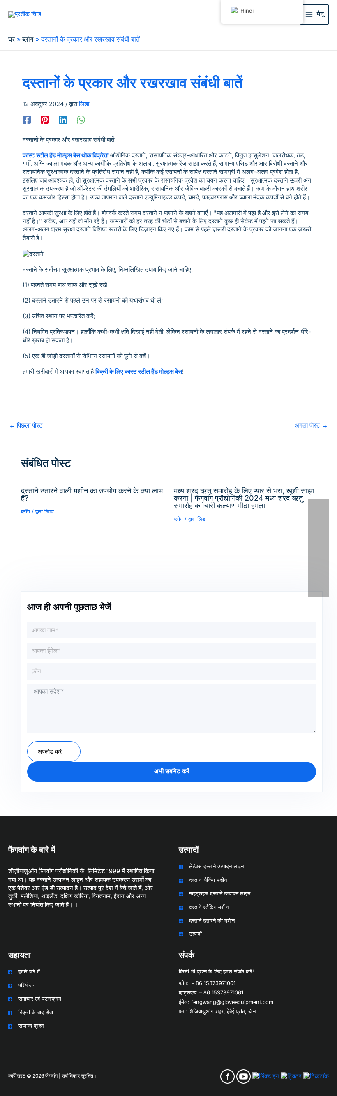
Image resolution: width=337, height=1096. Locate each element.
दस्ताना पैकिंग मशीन (208, 880)
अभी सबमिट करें (171, 771)
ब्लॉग (25, 512)
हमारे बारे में (29, 972)
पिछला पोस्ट (26, 425)
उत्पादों (195, 934)
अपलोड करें (50, 751)
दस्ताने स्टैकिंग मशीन (209, 907)
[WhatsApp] (81, 120)
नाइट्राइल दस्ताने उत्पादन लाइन (219, 893)
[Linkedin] (63, 120)
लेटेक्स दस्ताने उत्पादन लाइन (216, 866)
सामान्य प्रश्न (31, 1026)
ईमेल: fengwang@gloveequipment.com (226, 1002)
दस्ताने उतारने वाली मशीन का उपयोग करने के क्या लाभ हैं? (92, 494)
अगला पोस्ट (311, 425)
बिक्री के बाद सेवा (35, 1012)
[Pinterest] (45, 120)
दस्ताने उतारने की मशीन (212, 921)
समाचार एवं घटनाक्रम (39, 999)
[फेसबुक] (27, 120)
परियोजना (27, 985)
